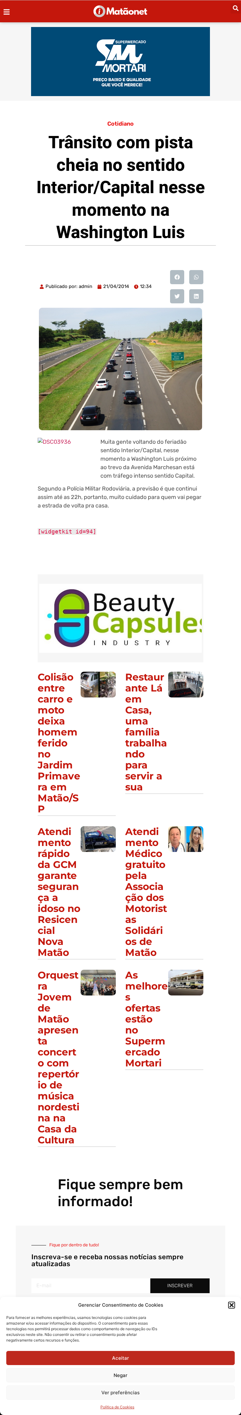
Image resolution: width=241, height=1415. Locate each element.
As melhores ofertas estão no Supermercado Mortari (146, 1019)
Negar (120, 1375)
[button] (231, 1305)
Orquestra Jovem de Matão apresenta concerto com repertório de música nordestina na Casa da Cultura (58, 1057)
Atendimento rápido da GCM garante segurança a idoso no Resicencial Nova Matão (59, 892)
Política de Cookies (117, 1407)
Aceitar (120, 1358)
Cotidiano (120, 123)
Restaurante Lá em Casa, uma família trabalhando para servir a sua (146, 732)
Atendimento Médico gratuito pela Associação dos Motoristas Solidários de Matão (146, 892)
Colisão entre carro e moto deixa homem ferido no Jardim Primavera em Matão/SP (59, 743)
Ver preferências (120, 1393)
